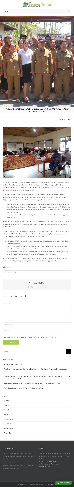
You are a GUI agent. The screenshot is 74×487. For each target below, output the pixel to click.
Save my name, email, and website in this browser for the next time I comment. (30, 337)
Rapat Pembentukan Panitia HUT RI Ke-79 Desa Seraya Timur (24, 388)
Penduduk (7, 424)
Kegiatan (22, 272)
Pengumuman (8, 428)
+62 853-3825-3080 (50, 461)
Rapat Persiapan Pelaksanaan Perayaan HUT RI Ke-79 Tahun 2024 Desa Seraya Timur (32, 383)
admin (6, 272)
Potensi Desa (8, 433)
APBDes (6, 401)
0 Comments (29, 272)
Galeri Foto (7, 410)
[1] (37, 152)
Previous (62, 120)
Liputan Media (8, 419)
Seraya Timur (46, 466)
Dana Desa (7, 405)
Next (68, 120)
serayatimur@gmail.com (51, 464)
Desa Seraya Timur (53, 484)
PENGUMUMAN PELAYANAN (13, 364)
